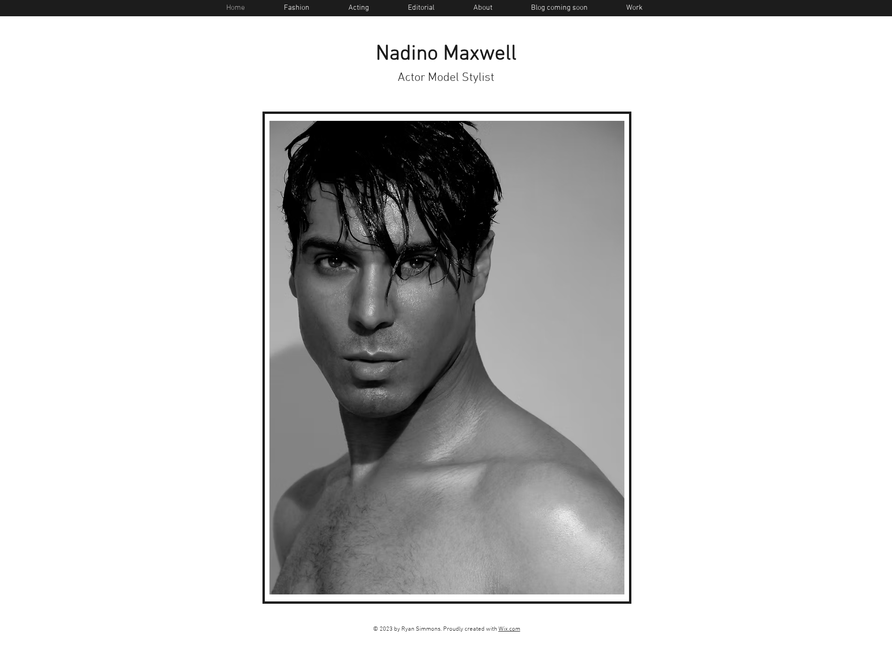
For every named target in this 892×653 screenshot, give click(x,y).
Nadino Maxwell (446, 54)
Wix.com (509, 629)
